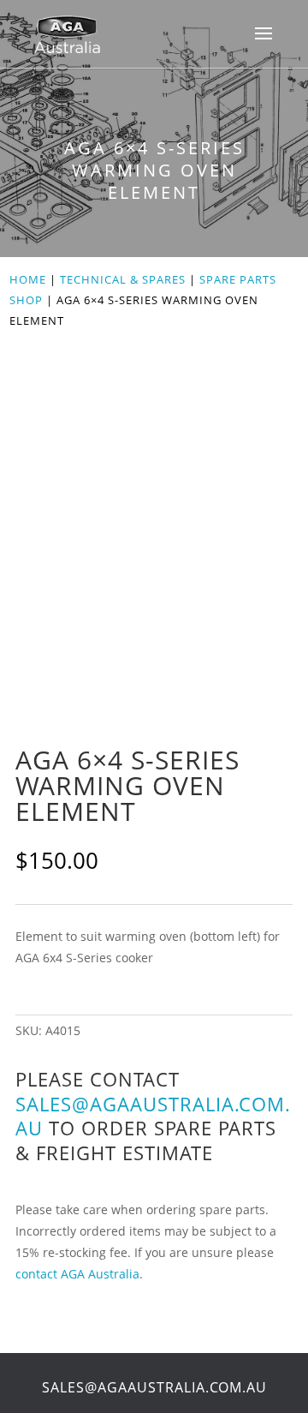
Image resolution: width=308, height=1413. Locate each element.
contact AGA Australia (77, 1274)
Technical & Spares (123, 279)
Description (41, 900)
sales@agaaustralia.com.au (153, 1116)
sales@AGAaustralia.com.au (154, 1387)
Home (27, 279)
